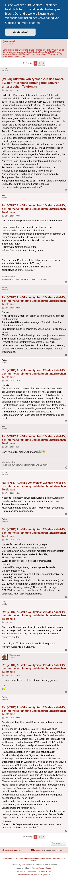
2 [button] (39, 63)
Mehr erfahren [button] (31, 22)
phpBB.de (46, 871)
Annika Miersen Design (41, 868)
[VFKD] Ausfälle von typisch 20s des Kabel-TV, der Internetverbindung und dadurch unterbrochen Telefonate (33, 82)
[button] (43, 63)
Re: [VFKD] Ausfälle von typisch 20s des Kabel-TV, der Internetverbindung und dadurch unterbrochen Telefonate (34, 209)
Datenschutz (58, 858)
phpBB (24, 865)
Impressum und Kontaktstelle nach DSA (33, 858)
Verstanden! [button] (20, 32)
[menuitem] (36, 850)
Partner (34, 860)
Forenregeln (8, 43)
